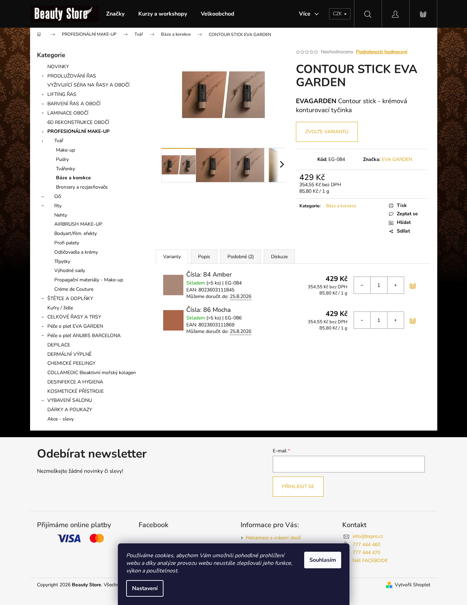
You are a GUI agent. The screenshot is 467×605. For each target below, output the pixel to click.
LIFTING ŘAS (61, 94)
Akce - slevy (60, 419)
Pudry (62, 159)
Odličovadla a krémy (76, 252)
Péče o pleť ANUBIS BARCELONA (84, 335)
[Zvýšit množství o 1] (395, 285)
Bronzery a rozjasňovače (82, 187)
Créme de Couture (73, 289)
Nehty (60, 215)
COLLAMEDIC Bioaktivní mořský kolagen (91, 372)
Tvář (58, 140)
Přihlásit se (298, 486)
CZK (338, 13)
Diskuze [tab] (279, 256)
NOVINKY (58, 66)
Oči (57, 196)
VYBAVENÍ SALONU (69, 400)
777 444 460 (366, 544)
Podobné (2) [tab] (240, 256)
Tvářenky (65, 168)
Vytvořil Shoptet (412, 584)
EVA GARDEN (397, 159)
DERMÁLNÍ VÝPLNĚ (69, 354)
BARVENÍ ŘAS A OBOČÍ (74, 103)
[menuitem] (115, 14)
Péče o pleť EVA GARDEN (75, 326)
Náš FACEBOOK (370, 560)
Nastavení (145, 588)
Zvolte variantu (326, 131)
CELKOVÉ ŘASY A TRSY (74, 317)
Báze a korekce (73, 177)
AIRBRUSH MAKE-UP (78, 224)
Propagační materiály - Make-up (88, 280)
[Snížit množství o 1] (362, 285)
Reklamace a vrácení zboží (273, 537)
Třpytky (62, 261)
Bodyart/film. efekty (75, 233)
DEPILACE (58, 345)
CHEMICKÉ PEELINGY (71, 363)
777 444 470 (366, 552)
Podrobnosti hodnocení (382, 51)
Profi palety (66, 243)
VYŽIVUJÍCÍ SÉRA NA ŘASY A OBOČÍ (88, 85)
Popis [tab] (204, 256)
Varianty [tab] (172, 256)
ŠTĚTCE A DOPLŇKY (70, 298)
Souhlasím (322, 560)
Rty (58, 205)
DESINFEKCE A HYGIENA (75, 382)
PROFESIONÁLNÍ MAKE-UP (78, 131)
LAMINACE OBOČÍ (67, 113)
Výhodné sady (69, 270)
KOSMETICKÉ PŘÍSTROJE (75, 391)
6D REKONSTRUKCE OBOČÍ (78, 122)
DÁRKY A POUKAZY (69, 409)
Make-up (65, 150)
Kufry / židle (60, 308)
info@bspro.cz (368, 536)
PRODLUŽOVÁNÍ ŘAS (71, 76)
